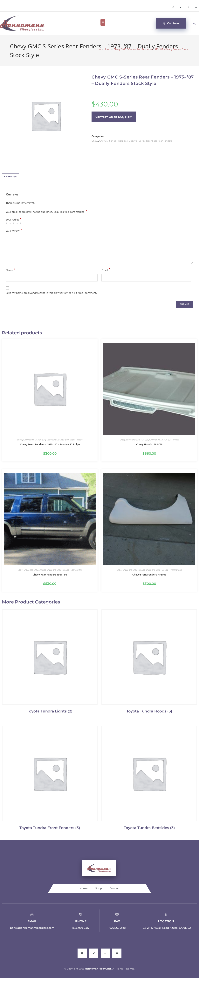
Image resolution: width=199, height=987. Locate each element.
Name (10, 270)
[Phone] (81, 914)
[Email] (32, 914)
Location (166, 921)
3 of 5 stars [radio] (14, 223)
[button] (102, 22)
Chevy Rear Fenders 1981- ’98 (50, 574)
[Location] (166, 914)
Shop (98, 888)
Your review (14, 230)
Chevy (95, 140)
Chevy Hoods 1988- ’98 (149, 444)
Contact (115, 888)
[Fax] (117, 914)
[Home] (100, 49)
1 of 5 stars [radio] (7, 223)
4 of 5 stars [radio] (17, 223)
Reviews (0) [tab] (10, 176)
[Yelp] (188, 7)
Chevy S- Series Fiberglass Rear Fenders (150, 140)
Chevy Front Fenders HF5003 (149, 574)
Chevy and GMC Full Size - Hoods (164, 439)
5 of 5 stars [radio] (21, 223)
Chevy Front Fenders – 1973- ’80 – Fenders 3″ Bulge (50, 444)
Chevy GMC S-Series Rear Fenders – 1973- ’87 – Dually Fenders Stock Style (154, 49)
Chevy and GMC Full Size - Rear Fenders (64, 569)
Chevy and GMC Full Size (34, 439)
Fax (117, 921)
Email (105, 270)
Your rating (13, 219)
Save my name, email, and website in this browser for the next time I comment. (51, 293)
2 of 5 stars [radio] (10, 223)
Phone (80, 921)
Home (83, 888)
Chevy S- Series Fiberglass (113, 140)
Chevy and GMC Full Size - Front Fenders (64, 439)
